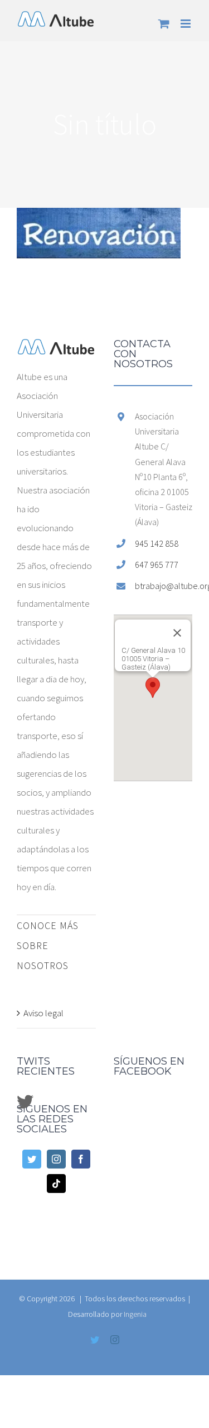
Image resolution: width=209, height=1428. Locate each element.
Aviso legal (43, 1013)
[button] (152, 687)
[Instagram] (56, 1159)
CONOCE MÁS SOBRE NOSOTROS (48, 945)
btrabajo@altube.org (163, 585)
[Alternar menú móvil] (186, 23)
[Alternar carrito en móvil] (163, 23)
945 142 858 (156, 543)
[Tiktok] (56, 1183)
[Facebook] (80, 1159)
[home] (56, 348)
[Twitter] (31, 1159)
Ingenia (135, 1314)
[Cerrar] (177, 633)
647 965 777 (156, 564)
